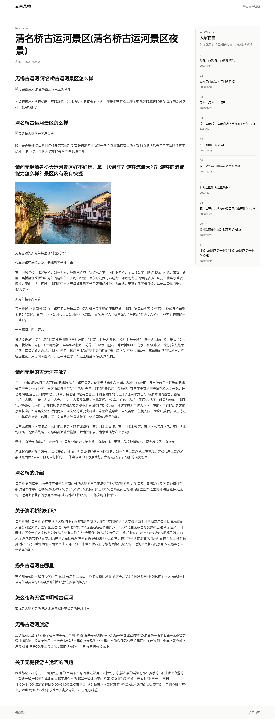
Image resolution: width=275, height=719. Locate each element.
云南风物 (23, 6)
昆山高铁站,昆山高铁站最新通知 (220, 166)
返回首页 (254, 712)
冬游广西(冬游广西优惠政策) (217, 60)
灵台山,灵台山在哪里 (213, 102)
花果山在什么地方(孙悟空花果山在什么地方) (227, 208)
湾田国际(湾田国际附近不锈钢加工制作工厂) (227, 124)
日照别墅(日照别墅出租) (215, 187)
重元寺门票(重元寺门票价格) (217, 81)
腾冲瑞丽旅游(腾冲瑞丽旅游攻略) (220, 229)
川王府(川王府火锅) (212, 145)
